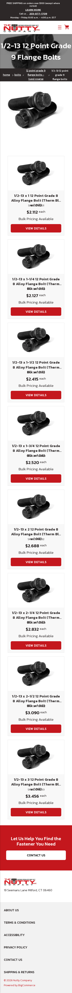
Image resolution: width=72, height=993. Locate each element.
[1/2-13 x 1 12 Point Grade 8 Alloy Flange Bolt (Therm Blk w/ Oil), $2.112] (36, 173)
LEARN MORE (33, 9)
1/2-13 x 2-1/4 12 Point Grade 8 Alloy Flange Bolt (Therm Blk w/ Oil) (36, 617)
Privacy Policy (15, 947)
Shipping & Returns (19, 972)
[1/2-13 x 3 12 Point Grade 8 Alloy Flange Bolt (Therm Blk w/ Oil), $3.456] (36, 757)
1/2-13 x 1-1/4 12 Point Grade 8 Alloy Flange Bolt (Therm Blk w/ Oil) (36, 284)
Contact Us (36, 855)
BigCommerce (26, 985)
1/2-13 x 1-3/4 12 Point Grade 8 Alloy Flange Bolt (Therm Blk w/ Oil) (36, 450)
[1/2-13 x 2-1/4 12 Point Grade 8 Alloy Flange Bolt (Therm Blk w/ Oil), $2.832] (36, 590)
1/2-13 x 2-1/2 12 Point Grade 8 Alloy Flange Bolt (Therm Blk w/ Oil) (36, 701)
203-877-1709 (38, 13)
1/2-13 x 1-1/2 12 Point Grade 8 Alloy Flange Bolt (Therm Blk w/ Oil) (36, 367)
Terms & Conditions (19, 922)
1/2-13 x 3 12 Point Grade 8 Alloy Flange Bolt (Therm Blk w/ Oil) (36, 784)
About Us (11, 910)
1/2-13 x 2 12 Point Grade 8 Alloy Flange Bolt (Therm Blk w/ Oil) (36, 534)
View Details (36, 228)
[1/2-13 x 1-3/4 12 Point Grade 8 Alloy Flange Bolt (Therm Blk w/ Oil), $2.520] (36, 423)
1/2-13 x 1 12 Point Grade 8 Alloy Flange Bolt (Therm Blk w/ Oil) (36, 200)
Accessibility (14, 935)
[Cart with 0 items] (66, 27)
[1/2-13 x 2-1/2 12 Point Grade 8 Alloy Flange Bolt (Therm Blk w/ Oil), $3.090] (36, 674)
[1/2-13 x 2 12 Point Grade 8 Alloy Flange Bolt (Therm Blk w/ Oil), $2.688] (36, 507)
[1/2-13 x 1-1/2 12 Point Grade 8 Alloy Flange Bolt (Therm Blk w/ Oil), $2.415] (36, 340)
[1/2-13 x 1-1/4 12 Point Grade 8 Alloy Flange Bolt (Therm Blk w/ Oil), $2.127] (36, 257)
